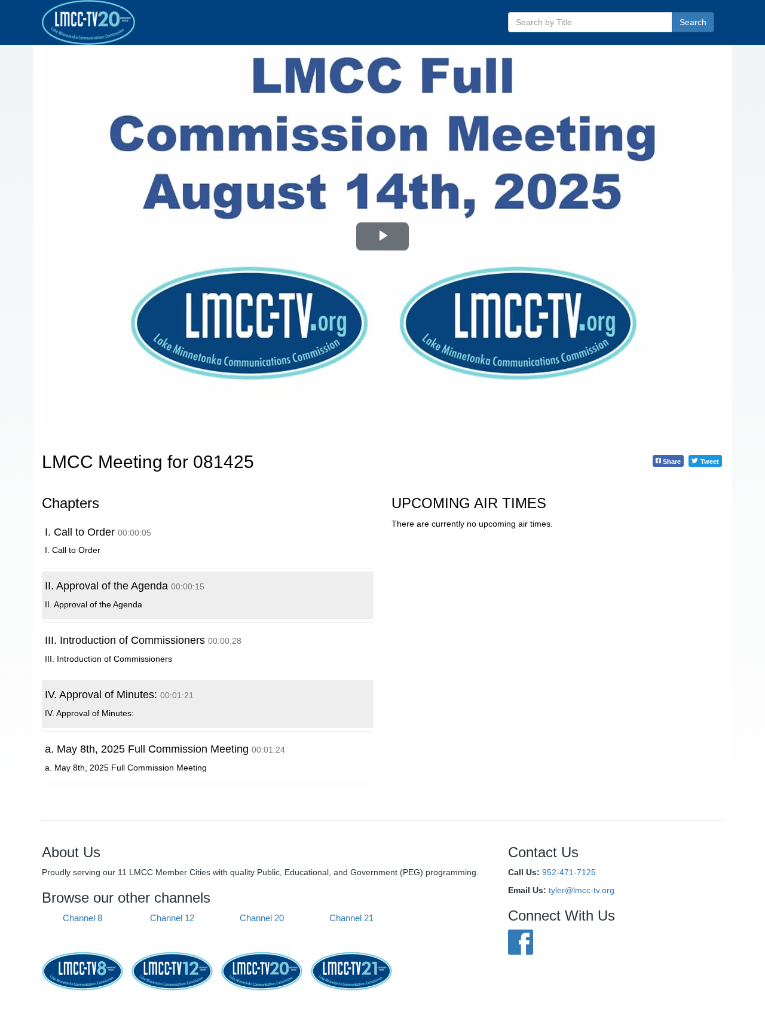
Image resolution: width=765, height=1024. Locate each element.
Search (693, 22)
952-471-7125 (569, 872)
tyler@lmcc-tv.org (581, 890)
